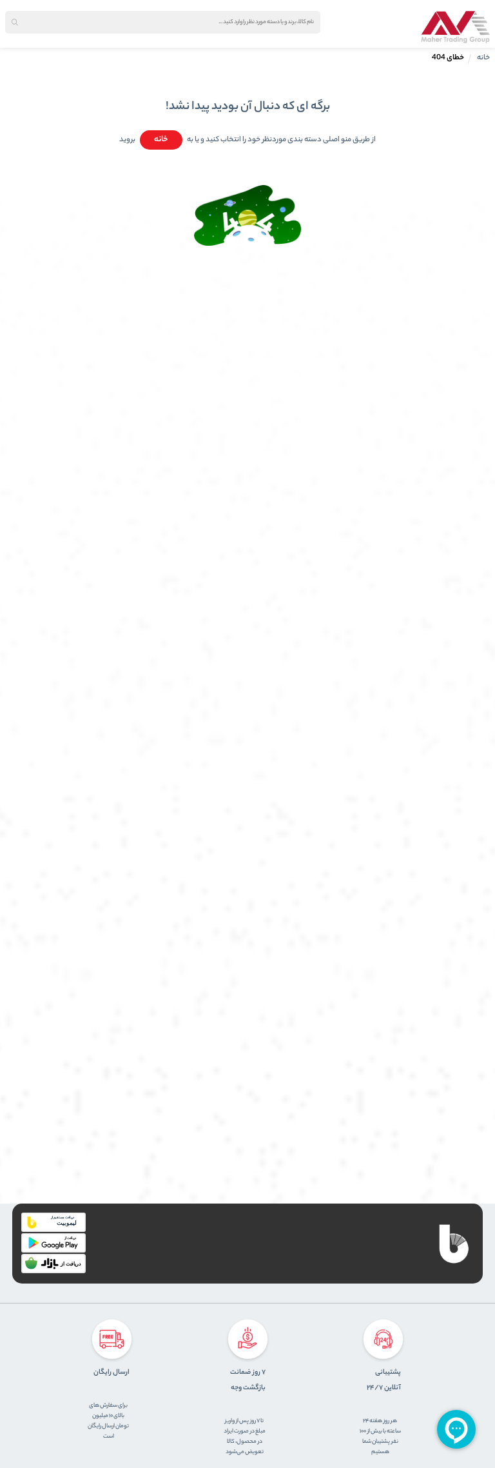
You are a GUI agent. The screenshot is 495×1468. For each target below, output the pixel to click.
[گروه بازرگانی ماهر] (455, 27)
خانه (483, 58)
